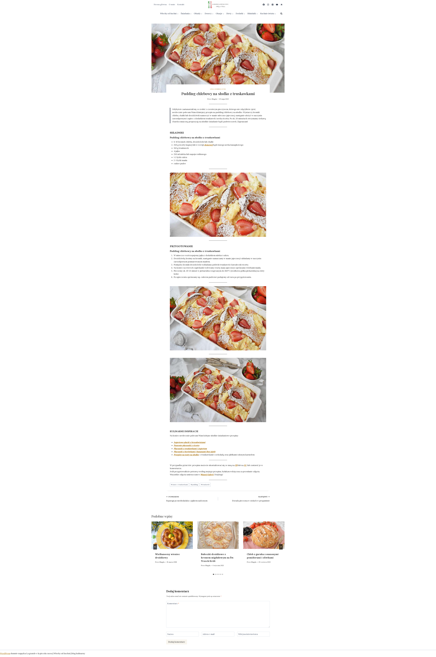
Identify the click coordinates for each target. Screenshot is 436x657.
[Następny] (281, 547)
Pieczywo (222, 89)
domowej (208, 145)
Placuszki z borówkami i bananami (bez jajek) (194, 451)
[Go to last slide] (155, 547)
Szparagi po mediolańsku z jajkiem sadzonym (186, 499)
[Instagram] (268, 4)
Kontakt (180, 4)
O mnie (172, 4)
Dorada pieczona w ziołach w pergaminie (251, 499)
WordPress (5, 653)
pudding (194, 485)
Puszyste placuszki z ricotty (186, 445)
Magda (214, 99)
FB (236, 465)
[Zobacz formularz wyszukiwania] (281, 14)
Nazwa (170, 634)
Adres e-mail (208, 634)
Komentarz (173, 603)
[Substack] (281, 4)
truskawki (205, 485)
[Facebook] (264, 4)
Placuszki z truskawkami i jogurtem (190, 448)
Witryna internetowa (248, 634)
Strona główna (160, 4)
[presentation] (172, 535)
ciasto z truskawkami (179, 485)
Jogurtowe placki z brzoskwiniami (189, 442)
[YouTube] (277, 4)
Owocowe (214, 89)
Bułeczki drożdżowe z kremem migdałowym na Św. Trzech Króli (217, 557)
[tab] (213, 574)
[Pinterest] (273, 4)
